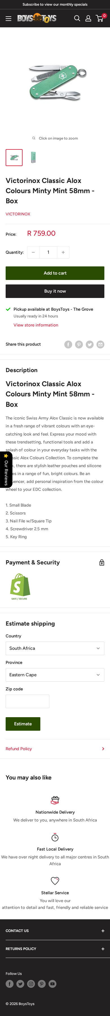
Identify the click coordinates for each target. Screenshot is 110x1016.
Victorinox (18, 214)
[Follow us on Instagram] (31, 984)
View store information (36, 325)
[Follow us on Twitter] (20, 984)
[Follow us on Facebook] (10, 984)
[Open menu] (8, 18)
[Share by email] (100, 344)
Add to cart (55, 273)
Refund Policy (19, 748)
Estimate (23, 723)
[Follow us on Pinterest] (42, 984)
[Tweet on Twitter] (90, 344)
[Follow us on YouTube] (52, 984)
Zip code (14, 689)
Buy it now (55, 291)
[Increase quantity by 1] (63, 252)
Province (14, 662)
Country (13, 636)
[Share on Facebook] (68, 344)
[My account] (88, 18)
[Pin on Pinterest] (79, 344)
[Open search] (77, 18)
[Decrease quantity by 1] (33, 252)
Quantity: (15, 252)
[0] (99, 18)
